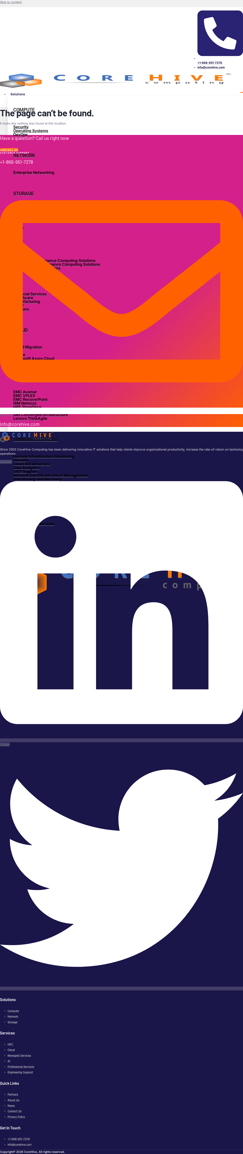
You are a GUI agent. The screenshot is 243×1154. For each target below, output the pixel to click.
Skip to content (11, 2)
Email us (6, 414)
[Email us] (121, 411)
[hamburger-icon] (241, 92)
